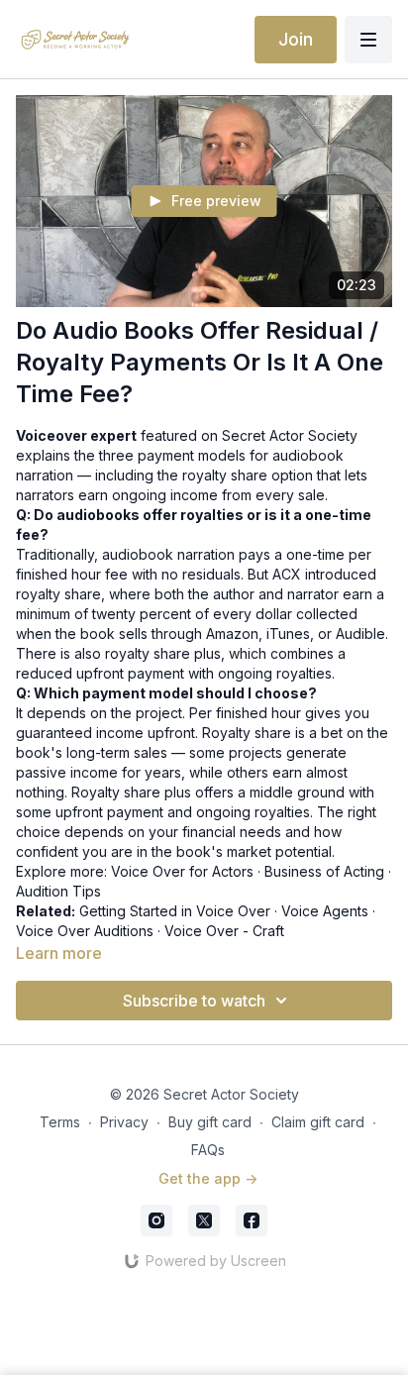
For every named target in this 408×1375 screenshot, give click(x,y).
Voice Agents (324, 910)
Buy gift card (210, 1121)
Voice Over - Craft (224, 930)
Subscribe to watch (194, 1000)
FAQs (208, 1149)
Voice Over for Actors (182, 871)
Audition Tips (58, 891)
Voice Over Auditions (84, 930)
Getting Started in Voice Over (174, 910)
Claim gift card (317, 1121)
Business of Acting (324, 871)
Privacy (124, 1121)
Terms (60, 1121)
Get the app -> (207, 1178)
